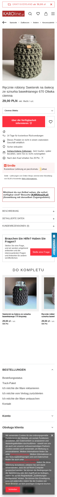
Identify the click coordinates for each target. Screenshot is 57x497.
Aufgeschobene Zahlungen (19, 151)
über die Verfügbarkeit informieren (24, 122)
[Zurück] (5, 22)
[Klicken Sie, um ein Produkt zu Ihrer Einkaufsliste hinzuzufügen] (51, 121)
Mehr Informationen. (29, 179)
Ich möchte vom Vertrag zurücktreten (22, 393)
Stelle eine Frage (41, 252)
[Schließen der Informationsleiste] (51, 4)
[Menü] (53, 13)
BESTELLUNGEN (14, 369)
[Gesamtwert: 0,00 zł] (46, 13)
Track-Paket (9, 383)
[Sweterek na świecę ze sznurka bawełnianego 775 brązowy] (20, 293)
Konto (6, 415)
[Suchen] (30, 13)
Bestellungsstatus (12, 378)
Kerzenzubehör (48, 23)
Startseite (13, 23)
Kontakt (6, 403)
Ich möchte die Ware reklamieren (20, 388)
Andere (36, 23)
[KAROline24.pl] (39, 194)
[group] (28, 55)
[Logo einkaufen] (13, 14)
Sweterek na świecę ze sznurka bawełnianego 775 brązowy (16, 315)
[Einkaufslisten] (38, 13)
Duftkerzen (25, 23)
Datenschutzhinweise (19, 454)
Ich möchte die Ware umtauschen (21, 398)
